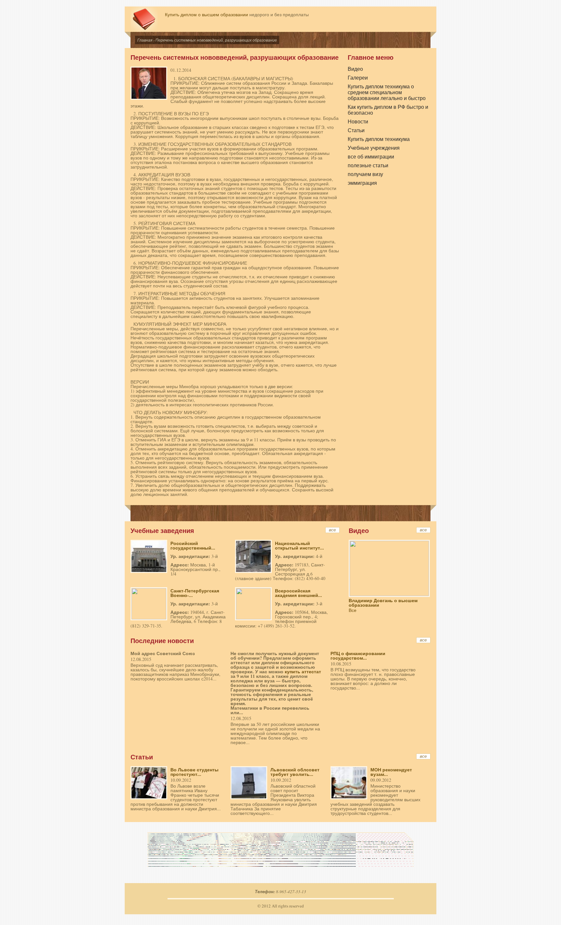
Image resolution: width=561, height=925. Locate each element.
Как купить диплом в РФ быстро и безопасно (388, 109)
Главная (144, 40)
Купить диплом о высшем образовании (206, 14)
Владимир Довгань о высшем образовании (383, 602)
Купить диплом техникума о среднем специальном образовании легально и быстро (387, 92)
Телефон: (265, 891)
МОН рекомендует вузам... (391, 772)
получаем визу (365, 174)
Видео (355, 69)
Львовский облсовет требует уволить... (294, 772)
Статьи (356, 130)
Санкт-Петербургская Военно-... (194, 593)
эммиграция (362, 183)
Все (352, 610)
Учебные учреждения (374, 148)
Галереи (358, 78)
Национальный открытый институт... (299, 545)
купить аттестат (303, 671)
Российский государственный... (192, 545)
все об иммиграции (371, 156)
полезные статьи (368, 165)
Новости (358, 121)
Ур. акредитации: (190, 556)
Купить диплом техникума (379, 138)
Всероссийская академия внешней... (298, 593)
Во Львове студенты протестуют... (194, 772)
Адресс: (180, 564)
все (332, 530)
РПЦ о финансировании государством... (357, 655)
